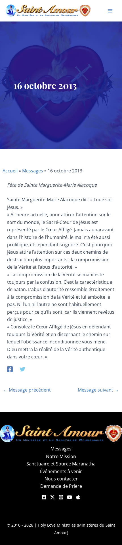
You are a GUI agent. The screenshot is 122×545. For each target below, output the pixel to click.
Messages (32, 171)
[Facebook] (10, 369)
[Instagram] (61, 497)
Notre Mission (61, 456)
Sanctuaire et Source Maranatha (61, 464)
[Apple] (78, 497)
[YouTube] (69, 497)
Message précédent (27, 390)
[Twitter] (22, 369)
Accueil (10, 171)
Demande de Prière (61, 486)
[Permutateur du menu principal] (110, 11)
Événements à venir (61, 471)
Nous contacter (61, 479)
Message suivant (98, 390)
